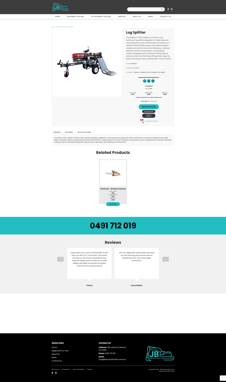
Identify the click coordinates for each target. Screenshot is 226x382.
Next (165, 259)
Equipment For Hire (61, 26)
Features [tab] (69, 132)
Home (53, 26)
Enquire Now (149, 107)
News (54, 357)
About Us (56, 354)
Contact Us (57, 361)
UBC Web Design (169, 371)
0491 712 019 (113, 225)
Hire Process (148, 111)
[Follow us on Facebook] (168, 9)
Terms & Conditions (78, 369)
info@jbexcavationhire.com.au (112, 359)
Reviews (89, 369)
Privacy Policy (66, 369)
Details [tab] (57, 132)
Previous (60, 259)
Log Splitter (70, 26)
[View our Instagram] (172, 9)
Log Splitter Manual (151, 121)
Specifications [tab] (84, 132)
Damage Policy (149, 115)
